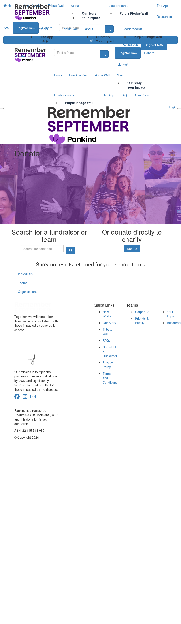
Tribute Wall (70, 29)
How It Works (38, 29)
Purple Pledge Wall (148, 36)
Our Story (109, 323)
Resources (130, 44)
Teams (22, 283)
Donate (20, 56)
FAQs (44, 41)
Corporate (142, 311)
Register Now (154, 44)
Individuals (25, 274)
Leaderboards (132, 29)
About (89, 29)
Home (18, 29)
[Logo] (33, 11)
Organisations (27, 291)
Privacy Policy (108, 364)
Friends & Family (142, 320)
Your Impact (105, 41)
